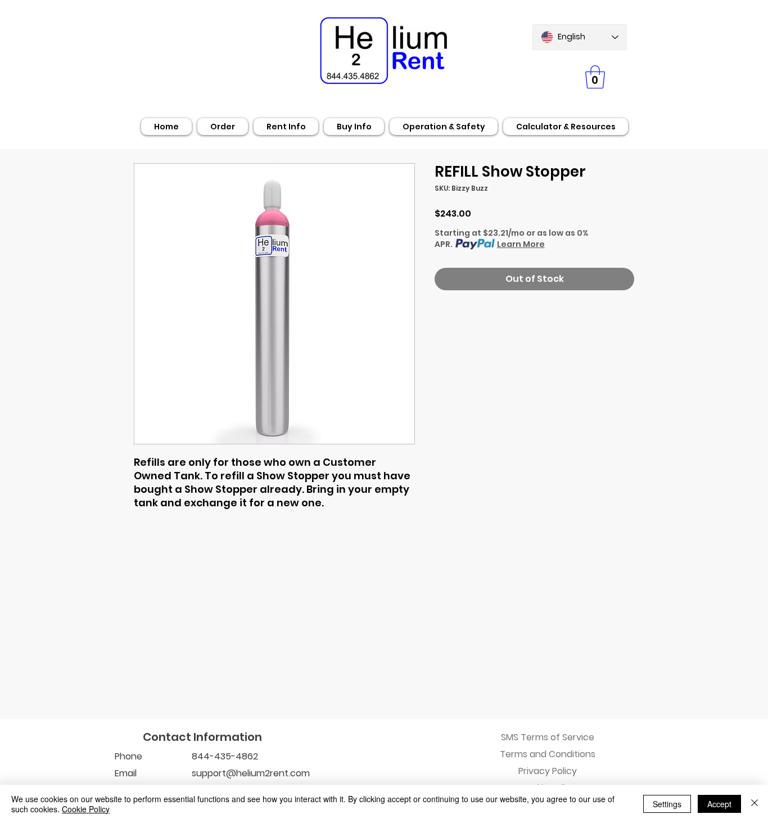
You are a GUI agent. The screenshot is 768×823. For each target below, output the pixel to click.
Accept (719, 803)
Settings (667, 803)
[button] (595, 77)
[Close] (754, 804)
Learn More (521, 244)
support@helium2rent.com (251, 773)
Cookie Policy (86, 809)
